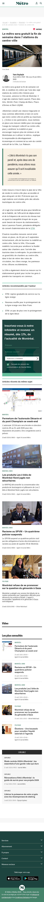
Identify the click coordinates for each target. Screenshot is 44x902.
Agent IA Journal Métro (23, 437)
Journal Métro (22, 767)
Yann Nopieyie (18, 74)
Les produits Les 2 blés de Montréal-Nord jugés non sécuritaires (16, 477)
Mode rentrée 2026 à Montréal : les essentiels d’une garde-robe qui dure (21, 762)
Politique (5, 581)
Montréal (22, 22)
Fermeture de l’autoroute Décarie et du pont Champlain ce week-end (22, 420)
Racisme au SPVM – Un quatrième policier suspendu (21, 533)
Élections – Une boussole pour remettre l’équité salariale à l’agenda (26, 731)
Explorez (22, 752)
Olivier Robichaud (21, 606)
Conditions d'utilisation (22, 897)
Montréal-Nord (7, 471)
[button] (3, 3)
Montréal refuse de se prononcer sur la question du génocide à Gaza (21, 586)
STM (33, 228)
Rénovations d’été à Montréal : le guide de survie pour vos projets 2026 (21, 778)
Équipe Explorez (22, 800)
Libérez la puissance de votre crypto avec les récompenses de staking (21, 795)
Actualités (13, 22)
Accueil (5, 22)
